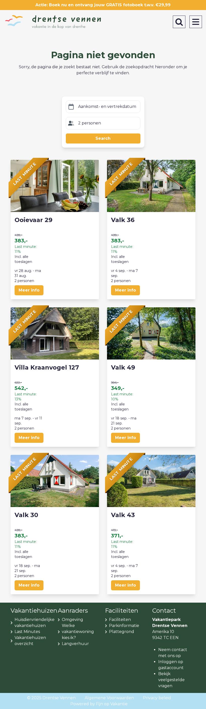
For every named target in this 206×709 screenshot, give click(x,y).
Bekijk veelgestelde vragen (171, 679)
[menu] (195, 22)
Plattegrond (121, 631)
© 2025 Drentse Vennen (51, 697)
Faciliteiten (120, 619)
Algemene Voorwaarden (109, 697)
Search (103, 138)
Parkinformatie (124, 625)
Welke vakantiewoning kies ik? (78, 631)
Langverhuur (75, 643)
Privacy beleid (157, 697)
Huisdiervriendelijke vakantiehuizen (35, 622)
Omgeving (72, 619)
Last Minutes (27, 631)
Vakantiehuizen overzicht (30, 640)
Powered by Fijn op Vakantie (99, 703)
